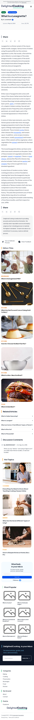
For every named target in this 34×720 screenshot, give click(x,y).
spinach (14, 142)
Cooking (6, 486)
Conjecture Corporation (18, 715)
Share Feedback (26, 242)
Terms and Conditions (14, 717)
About (4, 694)
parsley (25, 161)
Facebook (6, 704)
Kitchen (4, 308)
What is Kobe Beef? (8, 407)
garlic (12, 104)
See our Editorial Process (9, 241)
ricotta (21, 130)
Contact (5, 696)
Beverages (5, 276)
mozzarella (17, 132)
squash (10, 156)
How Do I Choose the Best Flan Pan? (13, 344)
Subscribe (17, 577)
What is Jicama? (7, 602)
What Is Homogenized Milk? (11, 279)
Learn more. (24, 2)
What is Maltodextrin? (9, 636)
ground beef (19, 137)
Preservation (6, 679)
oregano (4, 164)
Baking (5, 518)
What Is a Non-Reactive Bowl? (11, 375)
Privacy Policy (4, 717)
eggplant (18, 156)
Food (3, 404)
